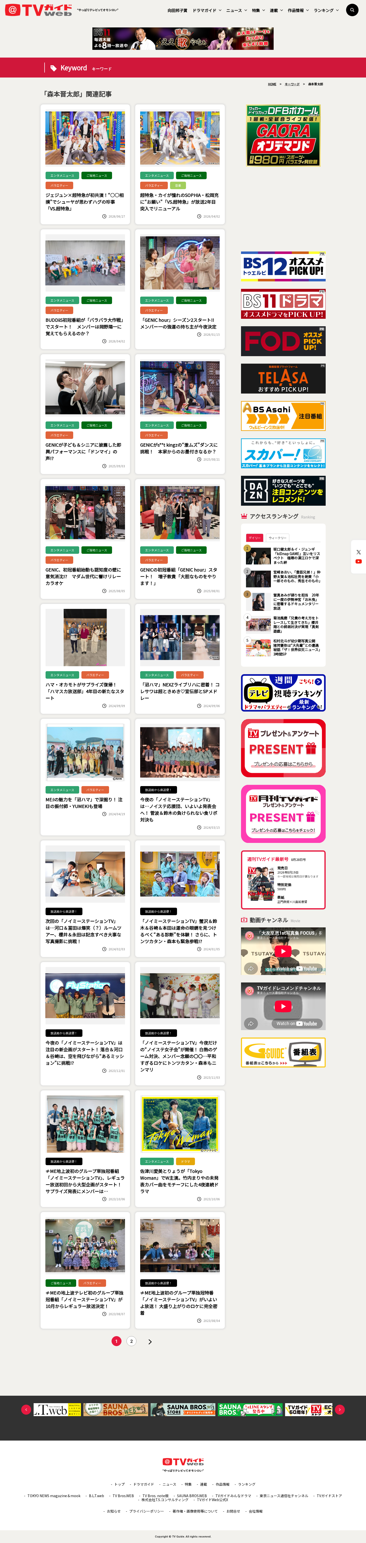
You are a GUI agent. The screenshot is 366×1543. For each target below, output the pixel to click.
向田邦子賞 (177, 10)
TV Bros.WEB (123, 1495)
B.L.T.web (96, 1495)
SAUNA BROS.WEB (192, 1495)
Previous (26, 1410)
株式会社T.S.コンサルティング (164, 1499)
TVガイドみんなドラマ (233, 1495)
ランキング (324, 10)
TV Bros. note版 (155, 1495)
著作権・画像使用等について (195, 1511)
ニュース (234, 10)
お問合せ (233, 1511)
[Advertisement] (283, 209)
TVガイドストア (329, 1495)
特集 (256, 10)
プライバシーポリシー (146, 1511)
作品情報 (296, 10)
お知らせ (114, 1511)
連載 (274, 10)
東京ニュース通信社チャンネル (284, 1495)
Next (340, 1410)
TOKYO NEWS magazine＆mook (53, 1495)
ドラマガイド (204, 10)
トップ (119, 1484)
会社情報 (256, 1511)
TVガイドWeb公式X (212, 1499)
